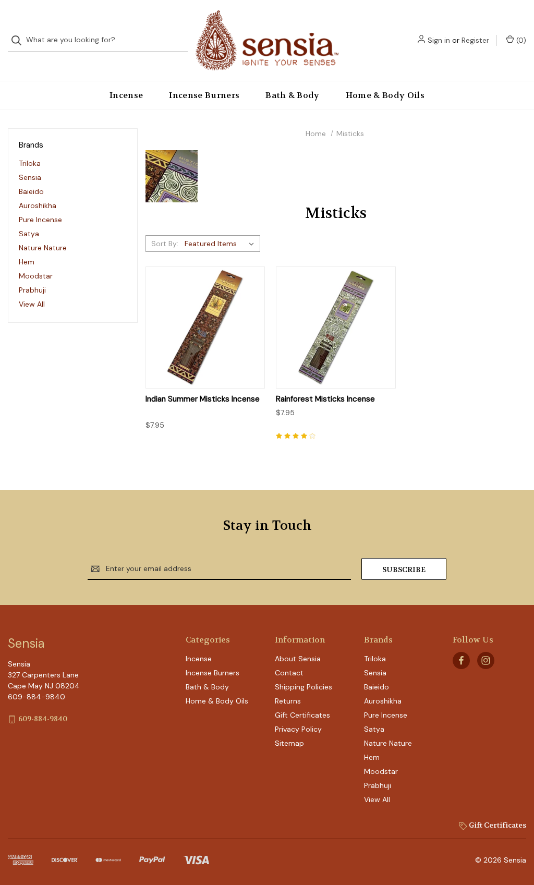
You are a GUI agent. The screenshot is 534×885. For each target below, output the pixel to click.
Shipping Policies (303, 687)
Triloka (30, 163)
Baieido (31, 191)
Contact (289, 672)
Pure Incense (40, 219)
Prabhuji (32, 290)
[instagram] (485, 660)
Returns (288, 701)
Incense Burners (204, 95)
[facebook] (461, 660)
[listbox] (221, 243)
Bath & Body (292, 95)
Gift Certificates (302, 715)
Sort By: (164, 243)
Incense (126, 95)
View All (32, 304)
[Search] (19, 40)
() (520, 40)
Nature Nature (43, 247)
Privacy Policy (298, 729)
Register (475, 40)
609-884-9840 (42, 718)
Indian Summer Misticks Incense (202, 399)
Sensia (30, 177)
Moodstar (36, 276)
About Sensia (298, 658)
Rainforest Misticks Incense (325, 399)
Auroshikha (37, 205)
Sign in (439, 40)
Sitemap (289, 743)
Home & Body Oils (385, 95)
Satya (29, 233)
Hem (26, 261)
